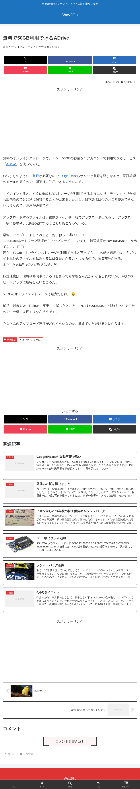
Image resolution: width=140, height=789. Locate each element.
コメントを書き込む (70, 741)
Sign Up (68, 176)
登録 (35, 176)
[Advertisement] (70, 117)
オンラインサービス (32, 339)
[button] (114, 70)
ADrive (11, 164)
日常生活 (11, 339)
